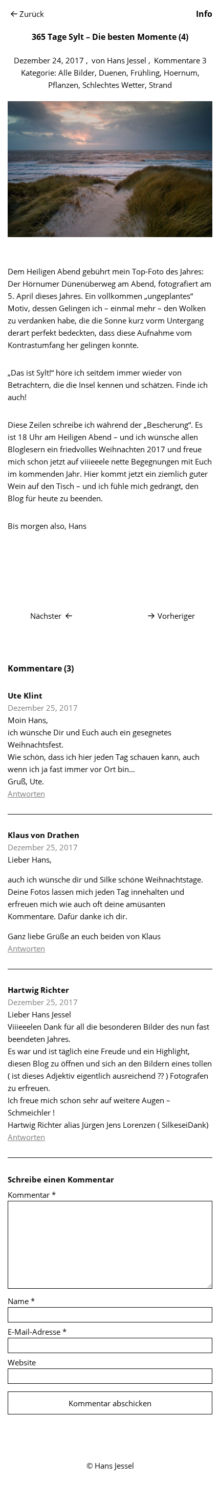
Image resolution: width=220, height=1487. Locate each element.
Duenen (112, 72)
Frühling (145, 72)
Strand (160, 85)
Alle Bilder (76, 72)
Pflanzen (63, 85)
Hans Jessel (126, 60)
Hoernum (180, 72)
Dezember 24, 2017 (49, 60)
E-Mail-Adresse (37, 1332)
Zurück (31, 14)
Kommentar (32, 1195)
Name (21, 1301)
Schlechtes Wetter (113, 85)
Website (22, 1362)
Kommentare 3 (180, 60)
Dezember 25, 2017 (43, 708)
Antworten (26, 793)
